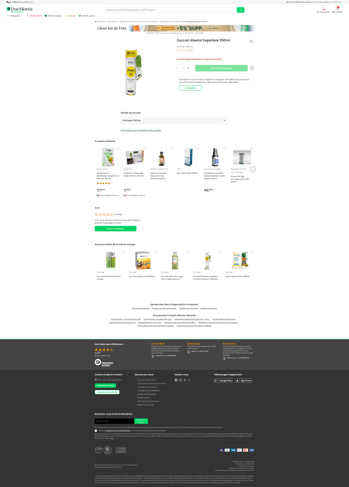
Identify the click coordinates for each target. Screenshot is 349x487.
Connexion (190, 88)
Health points (143, 397)
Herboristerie (113, 22)
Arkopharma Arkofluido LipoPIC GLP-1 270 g (192, 319)
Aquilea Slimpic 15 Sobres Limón (122, 322)
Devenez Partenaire (146, 394)
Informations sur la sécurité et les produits (141, 130)
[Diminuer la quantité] (179, 68)
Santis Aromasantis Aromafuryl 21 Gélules (194, 326)
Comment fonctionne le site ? (151, 383)
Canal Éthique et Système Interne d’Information (234, 470)
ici (112, 438)
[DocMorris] (19, 10)
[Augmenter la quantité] (188, 68)
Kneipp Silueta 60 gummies (149, 322)
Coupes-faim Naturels (188, 308)
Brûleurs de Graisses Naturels (164, 308)
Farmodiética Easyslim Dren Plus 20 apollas (156, 326)
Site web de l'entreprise (148, 401)
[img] (133, 72)
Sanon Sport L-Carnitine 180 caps (158, 319)
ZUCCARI (181, 46)
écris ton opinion (115, 228)
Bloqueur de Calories (140, 308)
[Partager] (251, 41)
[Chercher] (240, 10)
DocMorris (101, 22)
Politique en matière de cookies (241, 468)
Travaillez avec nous (147, 387)
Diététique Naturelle (127, 22)
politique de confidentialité (117, 430)
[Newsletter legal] (96, 431)
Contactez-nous (105, 385)
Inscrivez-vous (141, 421)
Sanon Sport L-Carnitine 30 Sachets (126, 319)
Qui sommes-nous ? (147, 380)
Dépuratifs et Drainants (169, 22)
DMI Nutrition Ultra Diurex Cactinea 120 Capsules (218, 322)
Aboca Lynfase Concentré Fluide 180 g (180, 322)
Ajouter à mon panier (221, 68)
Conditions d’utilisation (244, 464)
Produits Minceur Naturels (147, 22)
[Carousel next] (253, 169)
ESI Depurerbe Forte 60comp (223, 319)
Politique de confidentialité (243, 462)
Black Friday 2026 (145, 404)
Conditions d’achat (246, 466)
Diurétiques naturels (209, 308)
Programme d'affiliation (148, 390)
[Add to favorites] (252, 68)
